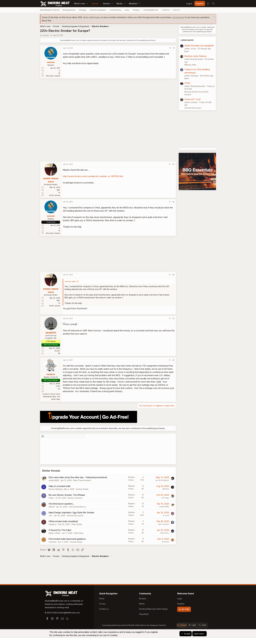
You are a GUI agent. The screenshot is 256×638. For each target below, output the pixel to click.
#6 (173, 360)
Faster (51, 498)
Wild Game (78, 533)
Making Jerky (190, 65)
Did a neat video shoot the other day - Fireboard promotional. (78, 477)
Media (119, 3)
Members (133, 3)
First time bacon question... (61, 503)
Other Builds (76, 524)
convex (45, 35)
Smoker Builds (82, 489)
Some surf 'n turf (192, 99)
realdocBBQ (54, 480)
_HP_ (51, 515)
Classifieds (144, 614)
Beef (186, 51)
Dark (204, 625)
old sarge (165, 498)
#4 (173, 275)
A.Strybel (52, 542)
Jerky (127, 10)
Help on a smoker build (59, 486)
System (183, 625)
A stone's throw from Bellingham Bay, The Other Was (51, 396)
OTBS (187, 83)
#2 (173, 164)
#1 (174, 48)
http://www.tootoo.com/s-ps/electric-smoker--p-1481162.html (93, 176)
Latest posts (187, 40)
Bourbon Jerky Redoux (195, 56)
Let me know (178, 17)
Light (194, 625)
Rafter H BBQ (54, 533)
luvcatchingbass (162, 480)
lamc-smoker (163, 524)
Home (101, 598)
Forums (95, 3)
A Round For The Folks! (60, 530)
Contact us (104, 609)
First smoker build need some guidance (67, 539)
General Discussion (75, 515)
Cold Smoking (115, 10)
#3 (173, 202)
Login (179, 598)
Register (181, 604)
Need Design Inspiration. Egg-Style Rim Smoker (71, 512)
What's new (79, 3)
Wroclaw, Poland (53, 76)
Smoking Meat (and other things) (153, 609)
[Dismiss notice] (213, 17)
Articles (106, 3)
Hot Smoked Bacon (77, 507)
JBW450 (165, 489)
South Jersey (54, 195)
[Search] (213, 3)
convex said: (70, 281)
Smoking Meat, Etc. (151, 10)
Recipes (136, 10)
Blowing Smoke (69, 10)
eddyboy (53, 524)
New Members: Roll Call (49, 10)
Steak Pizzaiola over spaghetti (199, 45)
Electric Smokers (75, 498)
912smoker (164, 533)
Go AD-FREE (184, 609)
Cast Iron (165, 10)
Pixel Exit (162, 625)
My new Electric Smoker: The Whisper (67, 495)
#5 (173, 318)
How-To (176, 10)
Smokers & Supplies (98, 10)
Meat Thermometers (82, 480)
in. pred (166, 515)
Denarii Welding (55, 489)
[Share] (170, 48)
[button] (87, 4)
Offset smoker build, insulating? (63, 521)
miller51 (52, 507)
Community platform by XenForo (125, 625)
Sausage (82, 10)
